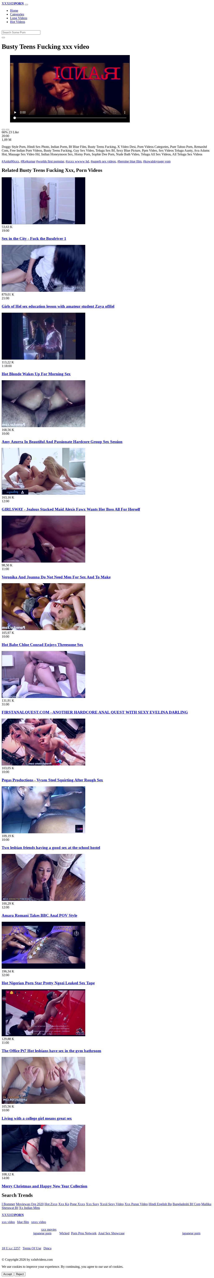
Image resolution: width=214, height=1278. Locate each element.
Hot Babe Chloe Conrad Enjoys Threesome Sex (42, 644)
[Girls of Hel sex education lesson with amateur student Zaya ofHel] (43, 290)
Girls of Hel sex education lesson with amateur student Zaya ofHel (58, 306)
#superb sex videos (103, 161)
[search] (3, 37)
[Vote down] (7, 129)
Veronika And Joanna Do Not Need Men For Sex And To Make (56, 577)
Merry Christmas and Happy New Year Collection (44, 1186)
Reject (20, 1274)
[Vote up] (3, 129)
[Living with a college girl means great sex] (43, 1102)
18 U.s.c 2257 (11, 1248)
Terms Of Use (32, 1248)
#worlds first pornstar (50, 161)
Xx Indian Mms (29, 1208)
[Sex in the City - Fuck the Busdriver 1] (43, 223)
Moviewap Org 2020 (30, 1204)
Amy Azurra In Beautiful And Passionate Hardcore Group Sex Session (62, 441)
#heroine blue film (129, 161)
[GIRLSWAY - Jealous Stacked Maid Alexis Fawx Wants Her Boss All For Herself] (43, 493)
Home (14, 10)
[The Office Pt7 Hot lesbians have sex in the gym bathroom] (43, 1035)
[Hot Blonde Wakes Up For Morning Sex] (43, 358)
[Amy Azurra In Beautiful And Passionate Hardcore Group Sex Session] (43, 426)
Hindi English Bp (160, 1204)
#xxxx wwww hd (77, 161)
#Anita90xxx (10, 161)
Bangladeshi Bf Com (186, 1204)
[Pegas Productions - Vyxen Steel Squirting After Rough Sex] (43, 764)
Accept (7, 1274)
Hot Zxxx (51, 1204)
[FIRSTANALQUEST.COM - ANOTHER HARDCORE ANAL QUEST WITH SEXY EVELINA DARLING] (43, 697)
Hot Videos (17, 22)
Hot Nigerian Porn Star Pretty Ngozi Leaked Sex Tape (48, 983)
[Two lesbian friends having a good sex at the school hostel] (43, 832)
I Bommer (8, 1204)
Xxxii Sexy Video (112, 1204)
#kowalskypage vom (157, 161)
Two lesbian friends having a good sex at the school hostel (51, 847)
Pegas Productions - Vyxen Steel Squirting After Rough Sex (52, 780)
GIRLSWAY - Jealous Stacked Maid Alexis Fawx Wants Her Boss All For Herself (71, 509)
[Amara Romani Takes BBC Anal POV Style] (43, 900)
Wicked (64, 1233)
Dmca (47, 1248)
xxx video (8, 1222)
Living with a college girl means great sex (37, 1118)
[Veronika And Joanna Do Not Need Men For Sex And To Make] (43, 561)
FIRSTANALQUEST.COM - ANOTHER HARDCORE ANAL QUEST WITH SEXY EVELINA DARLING (95, 712)
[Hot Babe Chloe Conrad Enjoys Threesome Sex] (43, 629)
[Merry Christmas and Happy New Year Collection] (43, 1170)
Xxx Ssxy (92, 1204)
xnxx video (38, 1222)
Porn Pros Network (84, 1233)
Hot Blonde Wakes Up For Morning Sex (36, 374)
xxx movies (48, 1229)
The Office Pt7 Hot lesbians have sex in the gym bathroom (51, 1051)
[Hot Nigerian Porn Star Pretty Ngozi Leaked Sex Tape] (43, 967)
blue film (23, 1222)
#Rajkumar (28, 161)
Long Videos (18, 18)
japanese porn (42, 1233)
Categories (17, 14)
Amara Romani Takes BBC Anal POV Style (39, 915)
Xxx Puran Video (136, 1204)
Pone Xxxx (77, 1204)
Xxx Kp (63, 1204)
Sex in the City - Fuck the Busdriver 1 (34, 238)
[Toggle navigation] (26, 4)
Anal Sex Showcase (111, 1233)
